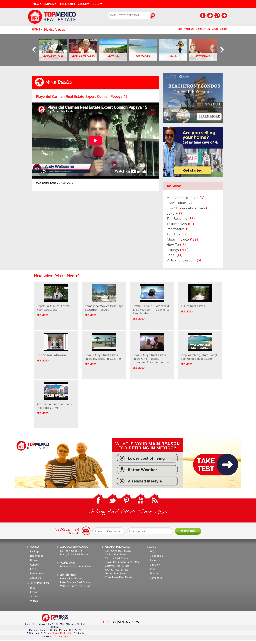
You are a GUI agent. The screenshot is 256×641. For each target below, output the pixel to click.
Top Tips (176, 234)
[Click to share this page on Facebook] (203, 15)
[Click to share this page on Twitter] (210, 15)
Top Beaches (181, 218)
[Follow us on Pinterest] (126, 500)
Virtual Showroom (185, 260)
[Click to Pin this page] (217, 15)
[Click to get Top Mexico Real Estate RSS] (154, 500)
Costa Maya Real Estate (118, 577)
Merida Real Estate (115, 554)
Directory (155, 564)
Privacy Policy (62, 635)
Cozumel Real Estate (117, 565)
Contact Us (156, 577)
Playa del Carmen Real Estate (122, 562)
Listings (177, 250)
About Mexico (182, 239)
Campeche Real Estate (118, 550)
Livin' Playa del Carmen (189, 208)
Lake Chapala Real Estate (75, 582)
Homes (34, 560)
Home (36, 29)
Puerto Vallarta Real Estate (75, 566)
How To (176, 244)
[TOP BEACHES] (143, 59)
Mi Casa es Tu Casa (185, 198)
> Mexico (33, 546)
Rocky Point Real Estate (74, 554)
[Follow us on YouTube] (140, 500)
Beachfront (36, 555)
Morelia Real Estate (71, 578)
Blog (32, 587)
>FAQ (215, 29)
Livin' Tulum (179, 203)
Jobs (152, 569)
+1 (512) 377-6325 (126, 622)
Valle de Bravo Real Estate (75, 586)
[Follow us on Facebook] (98, 500)
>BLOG (223, 29)
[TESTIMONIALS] (203, 59)
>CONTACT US (186, 29)
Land (33, 569)
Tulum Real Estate (115, 573)
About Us (35, 577)
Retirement (36, 573)
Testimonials (180, 224)
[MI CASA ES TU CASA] (53, 59)
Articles (34, 596)
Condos (34, 564)
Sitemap (154, 573)
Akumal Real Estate (116, 569)
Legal (174, 255)
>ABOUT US (203, 29)
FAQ (152, 551)
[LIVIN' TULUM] (113, 59)
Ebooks (34, 592)
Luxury (175, 213)
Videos (34, 600)
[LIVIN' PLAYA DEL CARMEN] (83, 59)
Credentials (156, 555)
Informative (179, 229)
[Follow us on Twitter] (112, 500)
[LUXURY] (173, 59)
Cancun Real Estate (116, 558)
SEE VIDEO (43, 314)
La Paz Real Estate (71, 550)
